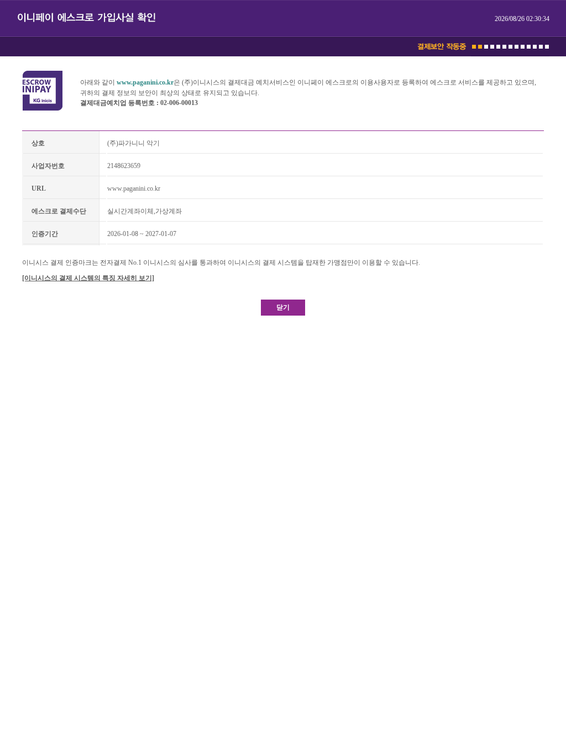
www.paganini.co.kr (145, 82)
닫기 (283, 307)
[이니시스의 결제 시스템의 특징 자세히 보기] (88, 278)
